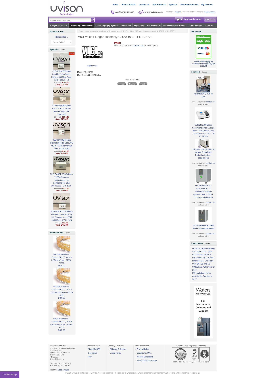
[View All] (207, 243)
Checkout (209, 19)
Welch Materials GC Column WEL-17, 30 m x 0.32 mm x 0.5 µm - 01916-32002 (61, 323)
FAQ (90, 357)
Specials (173, 4)
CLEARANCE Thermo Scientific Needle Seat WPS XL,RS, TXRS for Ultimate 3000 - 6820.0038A (61, 144)
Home (115, 4)
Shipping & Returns (118, 349)
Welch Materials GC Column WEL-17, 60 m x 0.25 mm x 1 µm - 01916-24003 (61, 258)
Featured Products (189, 4)
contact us (138, 45)
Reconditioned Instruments (175, 26)
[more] (62, 49)
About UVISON (128, 4)
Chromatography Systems (107, 26)
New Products (159, 4)
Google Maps (63, 370)
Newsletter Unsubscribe (147, 361)
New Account (209, 12)
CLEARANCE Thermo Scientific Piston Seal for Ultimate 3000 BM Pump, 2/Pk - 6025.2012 (61, 75)
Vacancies (208, 26)
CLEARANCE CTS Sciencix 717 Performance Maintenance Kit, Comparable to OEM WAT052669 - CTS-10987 (61, 180)
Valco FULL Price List (125, 31)
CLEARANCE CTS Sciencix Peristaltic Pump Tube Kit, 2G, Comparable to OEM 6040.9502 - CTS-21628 (61, 215)
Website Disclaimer (145, 357)
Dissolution (126, 26)
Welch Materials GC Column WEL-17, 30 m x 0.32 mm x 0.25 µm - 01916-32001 (61, 291)
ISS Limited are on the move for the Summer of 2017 (202, 276)
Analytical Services (58, 26)
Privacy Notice (143, 349)
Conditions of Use (144, 353)
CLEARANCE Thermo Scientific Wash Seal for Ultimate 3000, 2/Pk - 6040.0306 (61, 110)
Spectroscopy (195, 26)
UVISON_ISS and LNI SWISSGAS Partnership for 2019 (203, 267)
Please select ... (61, 37)
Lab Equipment (153, 26)
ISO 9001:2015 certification (203, 249)
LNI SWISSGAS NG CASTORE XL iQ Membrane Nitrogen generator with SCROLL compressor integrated (203, 191)
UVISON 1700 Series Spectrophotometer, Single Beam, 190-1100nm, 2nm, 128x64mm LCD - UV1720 (203, 129)
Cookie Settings (10, 375)
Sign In (178, 12)
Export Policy (115, 353)
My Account (207, 4)
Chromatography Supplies (81, 26)
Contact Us (144, 4)
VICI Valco (111, 31)
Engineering (139, 26)
